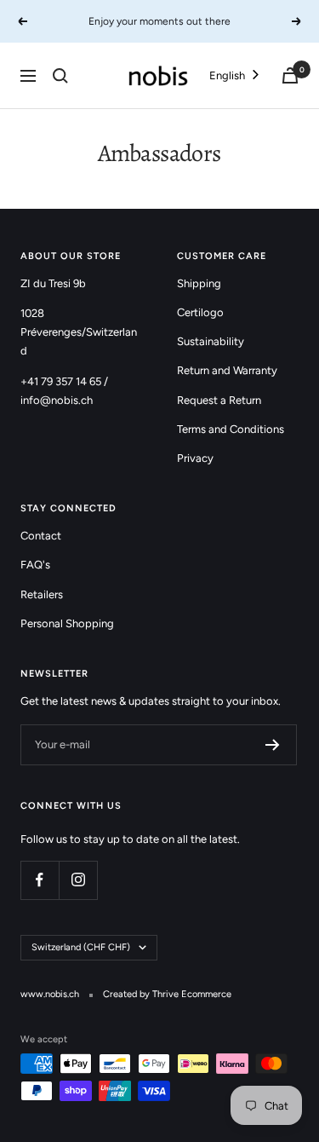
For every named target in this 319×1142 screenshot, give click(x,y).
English (227, 75)
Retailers (41, 594)
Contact (40, 535)
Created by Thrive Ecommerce (167, 994)
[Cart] (290, 75)
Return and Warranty (227, 370)
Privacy (195, 458)
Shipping (199, 283)
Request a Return (219, 400)
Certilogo (200, 312)
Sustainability (210, 341)
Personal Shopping (67, 623)
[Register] (272, 745)
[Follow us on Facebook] (39, 880)
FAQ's (35, 564)
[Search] (60, 76)
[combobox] (236, 75)
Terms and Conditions (230, 429)
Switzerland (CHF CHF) (80, 947)
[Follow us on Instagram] (78, 880)
